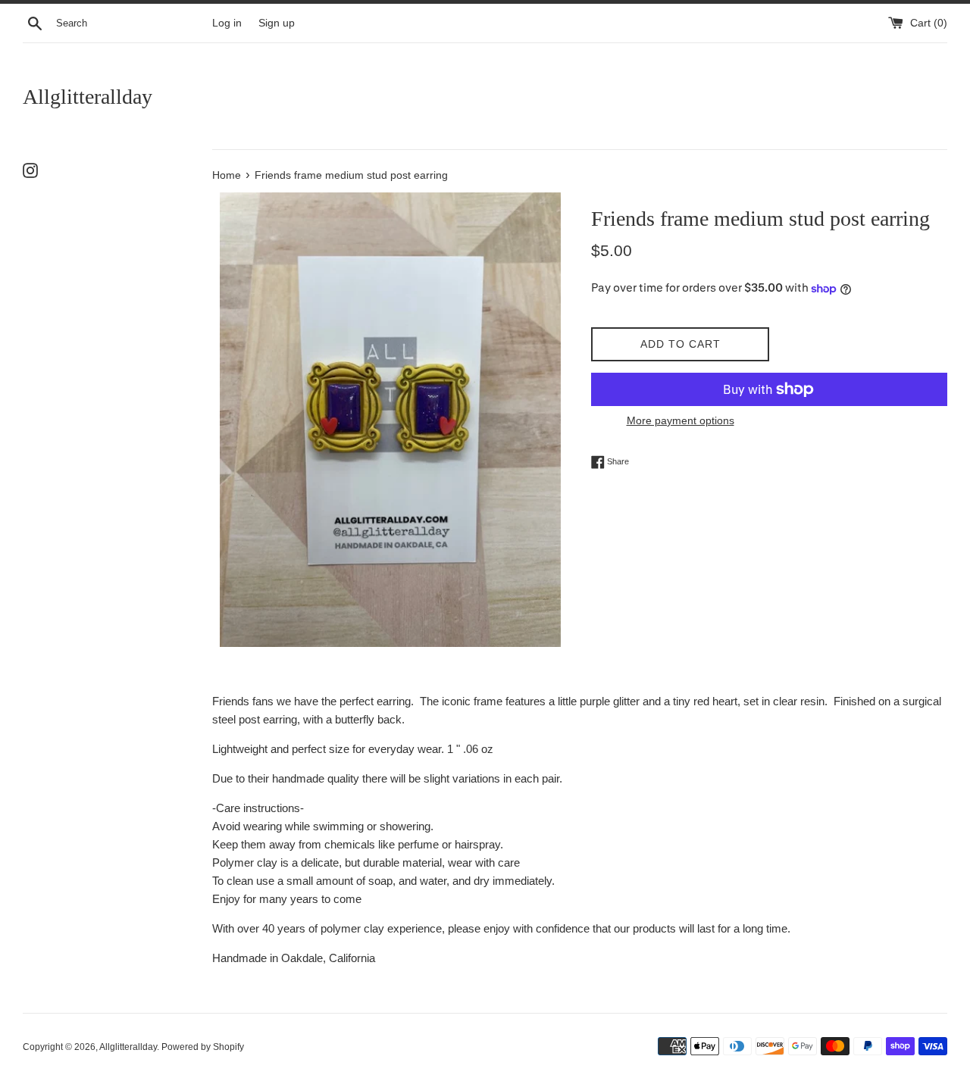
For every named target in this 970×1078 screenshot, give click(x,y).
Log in (227, 23)
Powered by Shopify (202, 1047)
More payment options (680, 420)
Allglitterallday (87, 96)
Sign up (276, 23)
